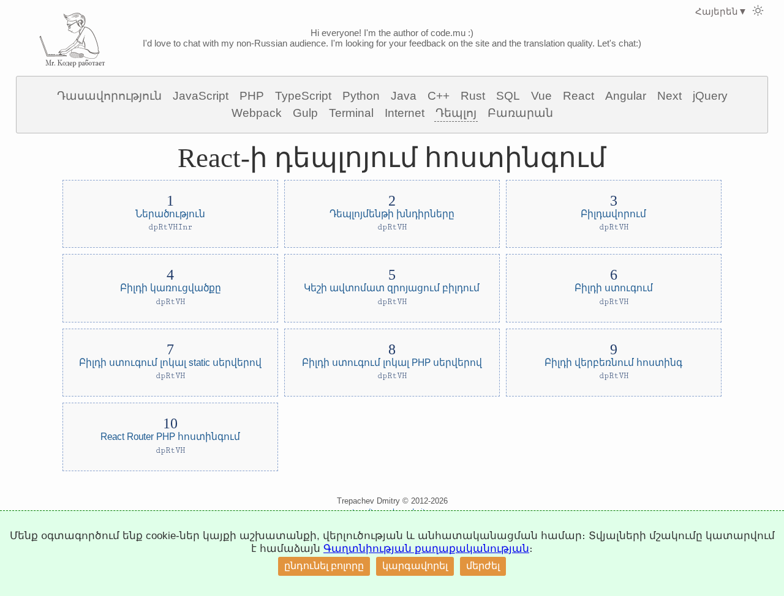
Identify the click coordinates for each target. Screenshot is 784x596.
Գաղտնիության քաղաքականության (426, 548)
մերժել (483, 566)
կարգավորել (415, 566)
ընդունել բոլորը (324, 566)
